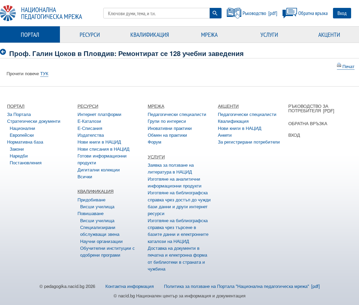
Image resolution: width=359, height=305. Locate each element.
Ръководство (254, 13)
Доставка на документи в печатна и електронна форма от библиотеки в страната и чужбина (177, 258)
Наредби (19, 155)
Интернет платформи (99, 114)
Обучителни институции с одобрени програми (107, 251)
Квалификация (233, 121)
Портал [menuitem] (30, 34)
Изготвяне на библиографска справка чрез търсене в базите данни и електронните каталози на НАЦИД (178, 230)
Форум (154, 141)
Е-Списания (90, 128)
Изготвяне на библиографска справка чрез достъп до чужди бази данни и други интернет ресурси (179, 202)
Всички (85, 176)
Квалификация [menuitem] (149, 34)
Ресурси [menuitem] (90, 34)
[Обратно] (4, 52)
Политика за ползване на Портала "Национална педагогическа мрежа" (236, 286)
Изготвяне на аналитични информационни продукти (175, 182)
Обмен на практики (167, 134)
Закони (17, 148)
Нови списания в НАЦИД (104, 148)
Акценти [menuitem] (329, 34)
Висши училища (97, 206)
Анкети (225, 134)
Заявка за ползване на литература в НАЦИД (171, 168)
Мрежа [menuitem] (209, 34)
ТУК (44, 73)
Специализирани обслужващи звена (99, 230)
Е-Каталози (89, 121)
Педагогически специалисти (177, 114)
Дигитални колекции (99, 169)
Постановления (26, 162)
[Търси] (215, 13)
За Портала (19, 114)
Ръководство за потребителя (308, 108)
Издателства (91, 134)
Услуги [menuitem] (269, 34)
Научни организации (101, 241)
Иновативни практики (170, 128)
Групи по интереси (167, 121)
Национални (22, 128)
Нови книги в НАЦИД (99, 141)
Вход (342, 13)
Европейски (22, 134)
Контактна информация (129, 286)
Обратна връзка (313, 13)
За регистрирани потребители (249, 141)
